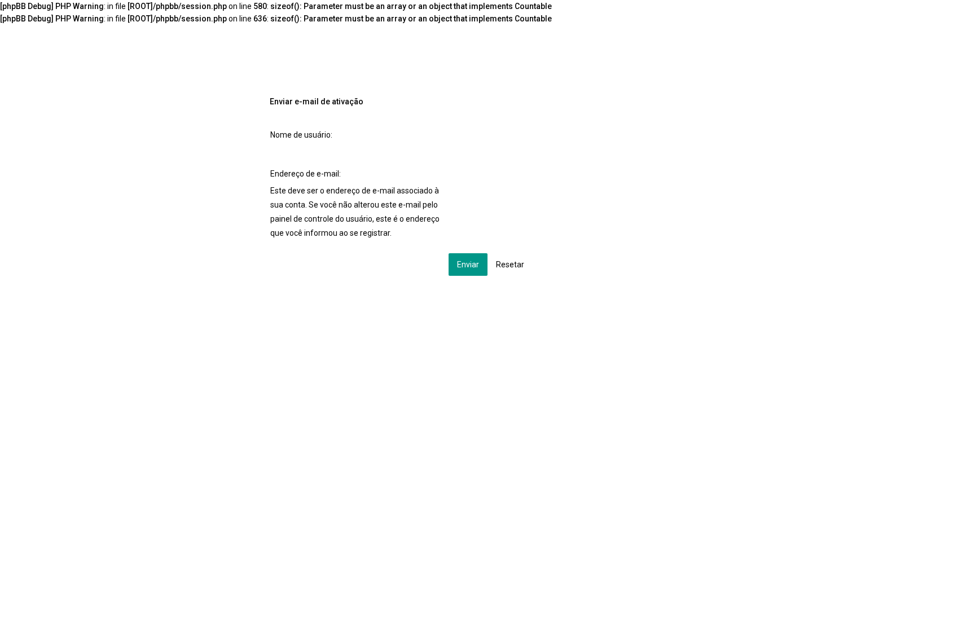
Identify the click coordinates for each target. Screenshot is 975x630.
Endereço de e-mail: (305, 173)
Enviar (468, 264)
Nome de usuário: (301, 134)
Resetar (510, 264)
